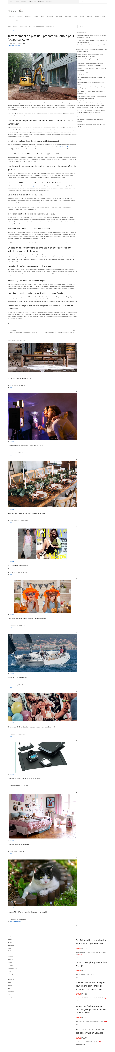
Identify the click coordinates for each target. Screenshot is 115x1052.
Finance (10, 962)
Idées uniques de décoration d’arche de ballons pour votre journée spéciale (31, 727)
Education (50, 16)
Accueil (10, 1)
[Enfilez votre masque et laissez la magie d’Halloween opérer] (42, 581)
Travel (42, 16)
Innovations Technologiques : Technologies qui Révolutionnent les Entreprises (91, 1009)
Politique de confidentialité (45, 1)
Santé (36, 16)
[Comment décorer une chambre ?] (42, 794)
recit (11, 387)
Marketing (10, 974)
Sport (9, 988)
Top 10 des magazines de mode (18, 565)
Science (18, 21)
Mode (75, 16)
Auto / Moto (59, 16)
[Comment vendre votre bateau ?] (42, 634)
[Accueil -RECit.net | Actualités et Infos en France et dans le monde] (19, 9)
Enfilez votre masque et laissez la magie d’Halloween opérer (27, 618)
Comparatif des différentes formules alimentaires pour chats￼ (27, 912)
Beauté (82, 16)
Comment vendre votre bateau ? (18, 678)
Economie (68, 16)
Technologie (28, 16)
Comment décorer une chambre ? (18, 844)
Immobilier (10, 965)
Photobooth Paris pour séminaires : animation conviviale (25, 446)
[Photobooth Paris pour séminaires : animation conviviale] (42, 394)
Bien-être (89, 16)
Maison (11, 21)
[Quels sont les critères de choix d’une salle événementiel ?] (42, 462)
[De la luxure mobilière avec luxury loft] (42, 344)
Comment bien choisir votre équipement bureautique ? (25, 778)
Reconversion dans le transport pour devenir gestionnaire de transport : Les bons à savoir (90, 985)
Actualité (11, 16)
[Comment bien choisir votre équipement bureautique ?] (42, 743)
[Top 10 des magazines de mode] (42, 529)
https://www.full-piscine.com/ (67, 146)
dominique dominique (14, 45)
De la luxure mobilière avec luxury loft (19, 378)
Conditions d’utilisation (20, 1)
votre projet (31, 186)
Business (19, 16)
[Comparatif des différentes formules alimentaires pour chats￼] (42, 860)
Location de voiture (100, 16)
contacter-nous (32, 1)
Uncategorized (11, 997)
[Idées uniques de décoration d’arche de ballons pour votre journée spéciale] (42, 694)
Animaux (10, 942)
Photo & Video (11, 979)
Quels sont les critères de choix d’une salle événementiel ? (26, 513)
